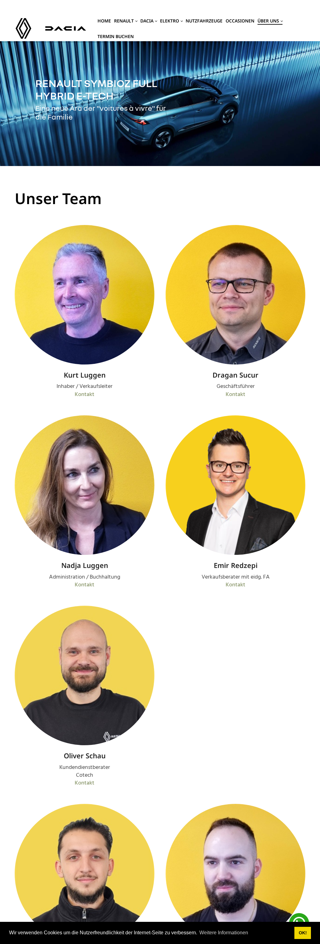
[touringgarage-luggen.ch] (23, 29)
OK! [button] (303, 932)
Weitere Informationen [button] (223, 932)
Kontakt (84, 394)
